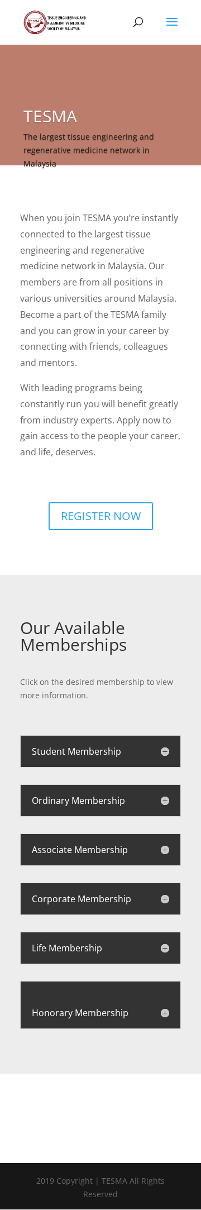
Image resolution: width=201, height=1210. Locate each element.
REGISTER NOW (101, 515)
